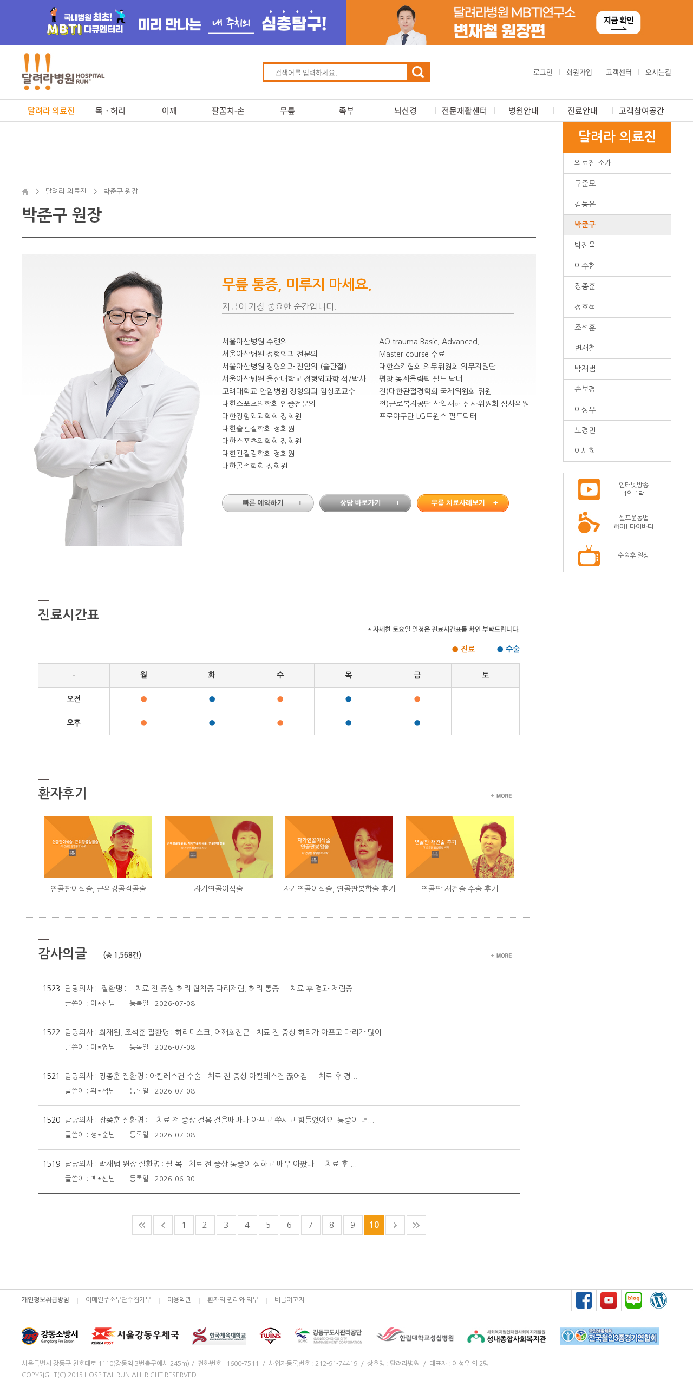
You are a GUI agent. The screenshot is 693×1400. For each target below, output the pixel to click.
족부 (346, 110)
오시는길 (658, 72)
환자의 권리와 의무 (232, 1300)
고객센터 (619, 72)
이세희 (585, 451)
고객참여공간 (641, 110)
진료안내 (582, 110)
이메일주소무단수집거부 (118, 1300)
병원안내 (523, 110)
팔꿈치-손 (228, 110)
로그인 (543, 72)
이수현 (585, 266)
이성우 (585, 410)
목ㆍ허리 (110, 110)
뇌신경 (405, 110)
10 (374, 1225)
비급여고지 (289, 1300)
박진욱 (585, 245)
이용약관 (179, 1300)
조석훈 (585, 327)
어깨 (169, 110)
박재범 (585, 368)
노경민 (585, 430)
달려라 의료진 (51, 110)
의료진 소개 (593, 163)
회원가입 (579, 72)
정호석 (585, 307)
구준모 (585, 183)
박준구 (585, 224)
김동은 (585, 204)
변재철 (585, 348)
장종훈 (585, 286)
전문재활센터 (464, 110)
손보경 (585, 389)
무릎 (287, 110)
